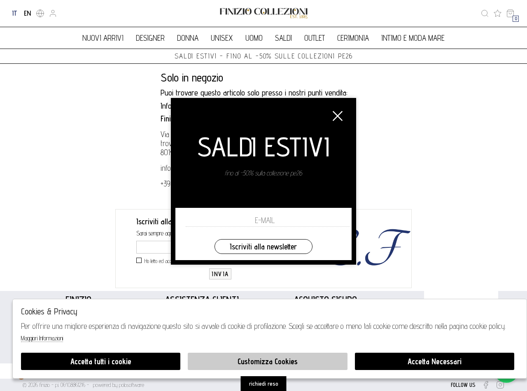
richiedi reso (263, 383)
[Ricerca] (484, 13)
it (14, 13)
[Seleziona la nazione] (40, 13)
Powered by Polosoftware (118, 385)
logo (263, 13)
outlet (314, 37)
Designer (150, 37)
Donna (187, 37)
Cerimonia (353, 37)
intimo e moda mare (413, 37)
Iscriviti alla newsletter (263, 246)
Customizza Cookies (268, 361)
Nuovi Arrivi (103, 37)
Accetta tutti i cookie (100, 361)
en (27, 13)
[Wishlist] (497, 13)
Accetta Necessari (435, 361)
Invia (220, 274)
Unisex (222, 37)
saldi (283, 37)
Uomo (254, 37)
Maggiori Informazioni (42, 338)
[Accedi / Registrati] (53, 13)
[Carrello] (510, 13)
